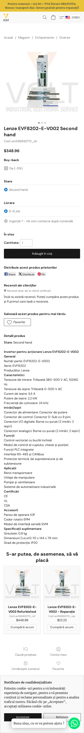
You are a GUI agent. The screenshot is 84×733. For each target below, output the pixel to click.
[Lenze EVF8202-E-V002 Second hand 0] (42, 82)
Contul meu (58, 655)
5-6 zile (14, 211)
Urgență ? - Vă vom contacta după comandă (41, 221)
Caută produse (25, 655)
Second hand (18, 190)
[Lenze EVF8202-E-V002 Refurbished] (22, 584)
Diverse (64, 38)
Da (16, 168)
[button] (6, 17)
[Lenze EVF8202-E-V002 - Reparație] (62, 584)
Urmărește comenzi (26, 669)
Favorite (58, 669)
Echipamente (44, 38)
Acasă (8, 38)
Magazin (24, 38)
